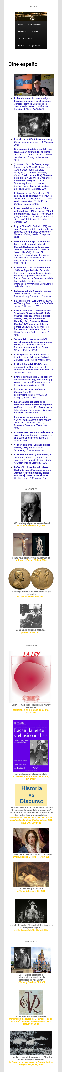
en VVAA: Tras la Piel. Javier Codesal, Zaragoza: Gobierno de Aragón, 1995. (32, 357)
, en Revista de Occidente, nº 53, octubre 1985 (32, 447)
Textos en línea (25, 38)
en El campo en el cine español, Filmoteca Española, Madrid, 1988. (33, 436)
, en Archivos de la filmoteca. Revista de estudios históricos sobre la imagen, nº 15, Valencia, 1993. (33, 368)
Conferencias (34, 24)
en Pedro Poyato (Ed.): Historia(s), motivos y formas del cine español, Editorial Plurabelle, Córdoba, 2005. (33, 215)
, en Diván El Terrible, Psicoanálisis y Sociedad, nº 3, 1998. (32, 293)
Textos (34, 31)
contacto (22, 31)
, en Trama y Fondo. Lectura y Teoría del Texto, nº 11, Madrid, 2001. (33, 303)
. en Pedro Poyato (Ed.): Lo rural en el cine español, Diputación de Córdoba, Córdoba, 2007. (33, 198)
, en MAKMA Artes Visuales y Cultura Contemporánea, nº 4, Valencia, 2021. (33, 141)
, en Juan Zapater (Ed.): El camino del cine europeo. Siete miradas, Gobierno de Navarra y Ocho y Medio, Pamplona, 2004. (33, 232)
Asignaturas (34, 45)
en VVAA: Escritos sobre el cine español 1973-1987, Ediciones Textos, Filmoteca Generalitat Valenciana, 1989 (33, 422)
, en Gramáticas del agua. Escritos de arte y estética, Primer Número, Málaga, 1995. (33, 344)
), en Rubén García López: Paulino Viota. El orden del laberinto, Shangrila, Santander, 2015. (33, 154)
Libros (21, 45)
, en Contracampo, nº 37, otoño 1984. (32, 473)
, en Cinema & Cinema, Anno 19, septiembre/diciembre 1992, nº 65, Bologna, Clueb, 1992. (31, 393)
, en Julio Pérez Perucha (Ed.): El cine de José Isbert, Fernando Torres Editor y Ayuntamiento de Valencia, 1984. (33, 458)
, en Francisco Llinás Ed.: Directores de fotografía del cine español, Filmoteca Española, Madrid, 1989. (33, 407)
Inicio (20, 24)
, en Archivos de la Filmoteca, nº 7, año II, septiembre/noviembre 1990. (33, 380)
